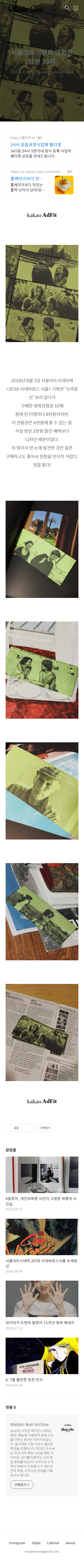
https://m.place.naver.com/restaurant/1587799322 (36, 172)
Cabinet (53, 1542)
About (70, 1542)
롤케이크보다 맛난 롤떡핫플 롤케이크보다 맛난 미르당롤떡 (27, 178)
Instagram (17, 1542)
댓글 (11, 1407)
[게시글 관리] (29, 1128)
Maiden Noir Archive (29, 1424)
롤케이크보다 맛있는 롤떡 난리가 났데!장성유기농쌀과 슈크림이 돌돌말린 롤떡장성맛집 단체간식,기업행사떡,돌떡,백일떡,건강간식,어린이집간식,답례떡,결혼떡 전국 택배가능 (27, 187)
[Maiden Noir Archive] (29, 8)
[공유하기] (23, 1128)
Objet (36, 1542)
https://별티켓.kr (22, 138)
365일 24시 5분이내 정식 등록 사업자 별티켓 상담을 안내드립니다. (40, 153)
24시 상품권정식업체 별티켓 (35, 144)
